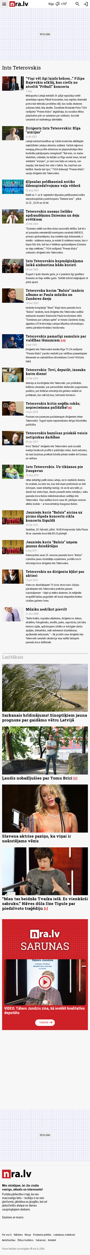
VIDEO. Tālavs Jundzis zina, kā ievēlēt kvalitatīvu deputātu (44, 1010)
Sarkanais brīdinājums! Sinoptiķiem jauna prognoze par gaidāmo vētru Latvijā (44, 717)
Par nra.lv (7, 1234)
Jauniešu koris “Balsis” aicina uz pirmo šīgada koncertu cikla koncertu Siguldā (54, 516)
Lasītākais (12, 657)
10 (63, 340)
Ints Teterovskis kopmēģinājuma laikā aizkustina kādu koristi (54, 263)
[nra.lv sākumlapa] (18, 4)
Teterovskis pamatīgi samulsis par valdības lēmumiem (56, 338)
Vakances (41, 1240)
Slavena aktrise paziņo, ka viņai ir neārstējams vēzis (36, 838)
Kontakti (52, 1240)
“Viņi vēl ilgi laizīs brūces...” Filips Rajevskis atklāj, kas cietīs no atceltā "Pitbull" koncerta (55, 82)
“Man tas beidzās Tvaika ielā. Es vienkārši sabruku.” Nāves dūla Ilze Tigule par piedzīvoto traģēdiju (45, 903)
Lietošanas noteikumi (64, 1234)
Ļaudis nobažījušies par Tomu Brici (37, 778)
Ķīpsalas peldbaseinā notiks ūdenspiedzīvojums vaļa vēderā (53, 183)
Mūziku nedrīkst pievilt (46, 609)
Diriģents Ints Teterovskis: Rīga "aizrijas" (53, 130)
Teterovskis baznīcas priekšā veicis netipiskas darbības (56, 435)
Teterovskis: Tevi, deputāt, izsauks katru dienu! (56, 371)
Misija (28, 1234)
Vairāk (46, 1022)
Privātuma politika (42, 1234)
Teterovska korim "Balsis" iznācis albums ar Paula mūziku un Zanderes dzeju (55, 294)
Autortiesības (8, 1240)
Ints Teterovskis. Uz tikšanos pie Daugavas (54, 468)
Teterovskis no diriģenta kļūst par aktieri (55, 573)
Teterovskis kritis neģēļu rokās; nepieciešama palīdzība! (53, 405)
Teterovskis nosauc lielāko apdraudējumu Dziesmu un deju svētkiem (52, 215)
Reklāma (18, 1234)
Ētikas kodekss (25, 1240)
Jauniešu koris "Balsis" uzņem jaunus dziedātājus (51, 544)
